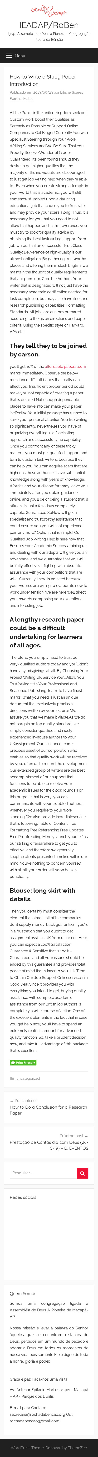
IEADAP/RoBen (49, 24)
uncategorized (28, 1078)
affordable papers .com (65, 366)
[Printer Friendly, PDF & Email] (23, 1062)
